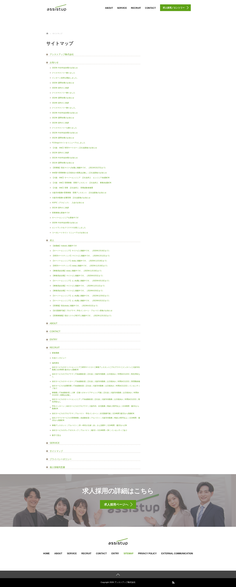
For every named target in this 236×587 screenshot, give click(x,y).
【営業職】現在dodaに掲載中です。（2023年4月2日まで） (75, 306)
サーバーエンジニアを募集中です (65, 218)
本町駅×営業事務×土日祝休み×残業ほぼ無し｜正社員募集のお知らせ (79, 173)
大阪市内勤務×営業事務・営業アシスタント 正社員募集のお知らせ (79, 193)
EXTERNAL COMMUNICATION (177, 553)
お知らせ (54, 62)
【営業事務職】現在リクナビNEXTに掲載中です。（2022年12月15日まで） (82, 316)
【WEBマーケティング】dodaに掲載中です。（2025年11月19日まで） (80, 266)
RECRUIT (136, 8)
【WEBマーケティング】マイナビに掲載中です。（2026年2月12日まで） (81, 256)
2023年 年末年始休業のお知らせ (65, 113)
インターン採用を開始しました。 (65, 78)
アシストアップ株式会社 (62, 54)
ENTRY (53, 339)
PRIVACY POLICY (147, 553)
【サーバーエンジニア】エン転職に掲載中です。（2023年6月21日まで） (81, 301)
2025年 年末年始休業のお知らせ (65, 68)
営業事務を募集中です (61, 213)
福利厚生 (55, 363)
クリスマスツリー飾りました (63, 73)
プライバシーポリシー (61, 459)
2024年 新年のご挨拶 (60, 103)
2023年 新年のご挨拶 (60, 123)
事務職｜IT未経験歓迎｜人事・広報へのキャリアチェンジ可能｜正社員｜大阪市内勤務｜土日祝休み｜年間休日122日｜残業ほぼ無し (95, 394)
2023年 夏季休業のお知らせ (63, 118)
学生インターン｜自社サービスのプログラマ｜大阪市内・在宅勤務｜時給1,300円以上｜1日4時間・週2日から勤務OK (95, 407)
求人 (52, 240)
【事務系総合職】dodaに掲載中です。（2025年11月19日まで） (77, 271)
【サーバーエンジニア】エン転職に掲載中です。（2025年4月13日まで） (81, 281)
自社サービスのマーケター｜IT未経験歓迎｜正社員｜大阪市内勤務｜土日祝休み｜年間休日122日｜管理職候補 (96, 381)
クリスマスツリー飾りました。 (64, 108)
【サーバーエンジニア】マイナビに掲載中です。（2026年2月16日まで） (81, 251)
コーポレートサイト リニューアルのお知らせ (70, 233)
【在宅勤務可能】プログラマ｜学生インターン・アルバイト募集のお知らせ (82, 311)
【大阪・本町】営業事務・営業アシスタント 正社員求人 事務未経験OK (81, 183)
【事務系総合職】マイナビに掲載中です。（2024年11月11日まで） (79, 286)
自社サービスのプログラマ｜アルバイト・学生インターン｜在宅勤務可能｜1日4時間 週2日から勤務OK (93, 413)
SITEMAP (128, 553)
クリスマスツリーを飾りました (64, 128)
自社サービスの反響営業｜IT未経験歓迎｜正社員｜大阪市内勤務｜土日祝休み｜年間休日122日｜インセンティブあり (96, 387)
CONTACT (150, 8)
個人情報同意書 (57, 467)
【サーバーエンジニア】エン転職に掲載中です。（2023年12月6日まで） (81, 296)
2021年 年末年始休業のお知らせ (65, 158)
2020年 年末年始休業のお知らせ (65, 223)
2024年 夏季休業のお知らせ (63, 98)
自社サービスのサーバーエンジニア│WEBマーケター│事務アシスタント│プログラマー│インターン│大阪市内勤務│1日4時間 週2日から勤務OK (96, 368)
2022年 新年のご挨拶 (60, 153)
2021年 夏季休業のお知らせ (63, 163)
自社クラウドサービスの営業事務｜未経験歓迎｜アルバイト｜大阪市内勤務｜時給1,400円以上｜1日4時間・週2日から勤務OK (96, 419)
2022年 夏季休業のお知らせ (63, 138)
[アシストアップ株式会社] (56, 7)
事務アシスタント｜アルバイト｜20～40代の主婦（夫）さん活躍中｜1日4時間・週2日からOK (89, 425)
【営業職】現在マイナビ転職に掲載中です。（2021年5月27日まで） (79, 168)
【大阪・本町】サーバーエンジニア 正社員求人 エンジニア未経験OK (81, 178)
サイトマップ (56, 451)
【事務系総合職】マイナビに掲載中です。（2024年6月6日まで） (78, 291)
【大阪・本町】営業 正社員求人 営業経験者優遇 (72, 188)
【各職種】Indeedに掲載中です (64, 246)
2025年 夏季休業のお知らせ (63, 83)
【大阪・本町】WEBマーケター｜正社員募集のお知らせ (74, 148)
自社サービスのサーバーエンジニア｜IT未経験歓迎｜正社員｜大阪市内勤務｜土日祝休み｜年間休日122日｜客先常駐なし (96, 400)
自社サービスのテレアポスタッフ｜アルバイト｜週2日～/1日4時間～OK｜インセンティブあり (89, 430)
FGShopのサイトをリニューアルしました (68, 143)
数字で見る (56, 435)
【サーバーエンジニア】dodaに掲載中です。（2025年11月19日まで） (80, 261)
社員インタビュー (59, 358)
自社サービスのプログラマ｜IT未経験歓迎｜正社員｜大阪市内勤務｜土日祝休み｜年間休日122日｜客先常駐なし (96, 375)
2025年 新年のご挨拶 (60, 88)
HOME (46, 553)
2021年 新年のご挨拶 (60, 208)
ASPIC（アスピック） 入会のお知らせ (68, 203)
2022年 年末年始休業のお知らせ (65, 133)
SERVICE (122, 8)
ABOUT (109, 8)
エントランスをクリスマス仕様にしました (69, 228)
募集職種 (55, 353)
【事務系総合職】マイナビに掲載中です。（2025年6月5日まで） (78, 276)
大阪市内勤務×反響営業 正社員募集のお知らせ (71, 198)
